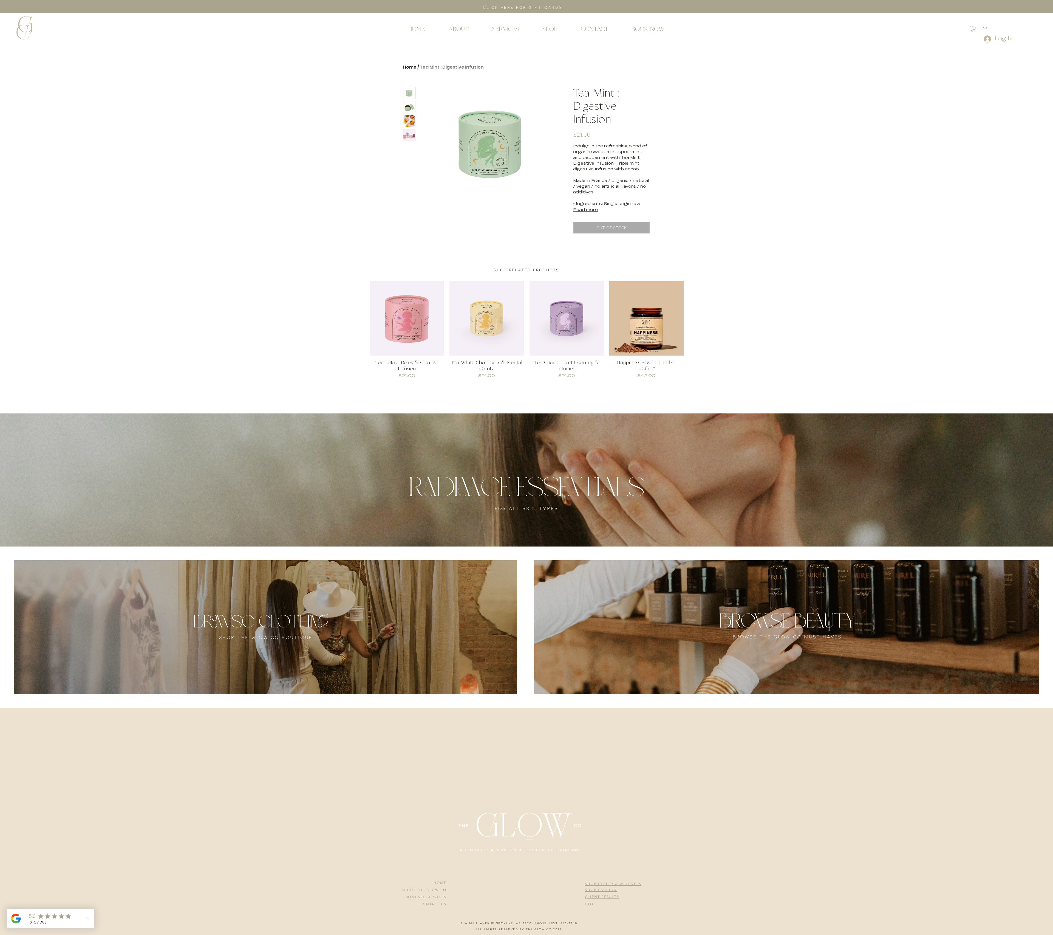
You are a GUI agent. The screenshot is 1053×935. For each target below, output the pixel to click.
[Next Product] (691, 318)
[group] (526, 330)
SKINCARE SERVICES (425, 896)
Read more (585, 210)
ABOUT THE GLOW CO (423, 889)
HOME (440, 882)
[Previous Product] (361, 318)
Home (410, 67)
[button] (25, 27)
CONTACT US (433, 904)
